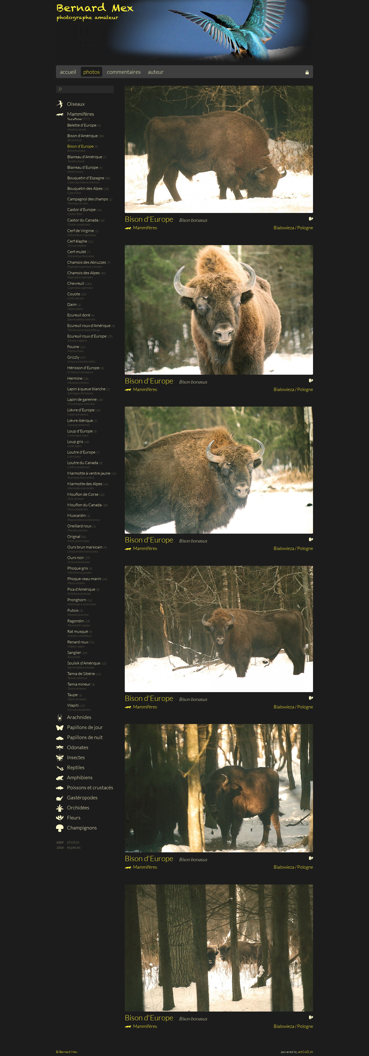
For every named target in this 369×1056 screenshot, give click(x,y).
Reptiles (75, 767)
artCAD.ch (305, 1052)
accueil (68, 71)
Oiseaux (75, 104)
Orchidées (77, 807)
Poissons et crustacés (89, 787)
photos (91, 71)
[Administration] (307, 72)
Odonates (77, 747)
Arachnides (78, 717)
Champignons (81, 827)
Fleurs (73, 817)
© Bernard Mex (67, 1052)
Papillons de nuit (84, 737)
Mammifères (80, 114)
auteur (156, 71)
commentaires (124, 71)
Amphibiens (79, 777)
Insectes (75, 757)
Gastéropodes (82, 797)
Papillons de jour (84, 727)
